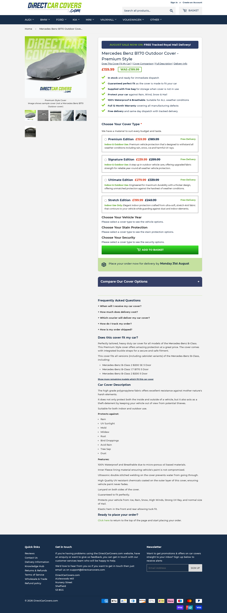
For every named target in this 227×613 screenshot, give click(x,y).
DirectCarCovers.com (46, 600)
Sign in (174, 2)
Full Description (163, 63)
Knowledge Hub (34, 566)
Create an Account (192, 2)
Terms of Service (34, 574)
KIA (75, 19)
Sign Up (195, 568)
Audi (28, 19)
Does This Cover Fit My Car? (116, 63)
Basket (193, 10)
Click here (104, 520)
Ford (60, 19)
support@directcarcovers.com (87, 569)
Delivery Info (180, 63)
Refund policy (33, 583)
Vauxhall (107, 19)
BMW (44, 19)
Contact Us (31, 557)
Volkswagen (132, 19)
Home (28, 28)
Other (155, 19)
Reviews (30, 553)
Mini (89, 19)
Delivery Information (37, 561)
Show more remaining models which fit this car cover (126, 379)
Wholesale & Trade (36, 578)
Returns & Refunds (36, 570)
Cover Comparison (143, 63)
